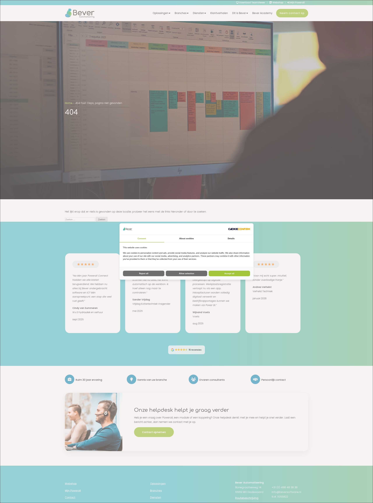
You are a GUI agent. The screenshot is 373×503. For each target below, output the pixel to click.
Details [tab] (231, 238)
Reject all (143, 273)
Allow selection (186, 273)
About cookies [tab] (186, 238)
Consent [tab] (142, 238)
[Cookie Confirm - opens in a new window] (239, 229)
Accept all (229, 273)
